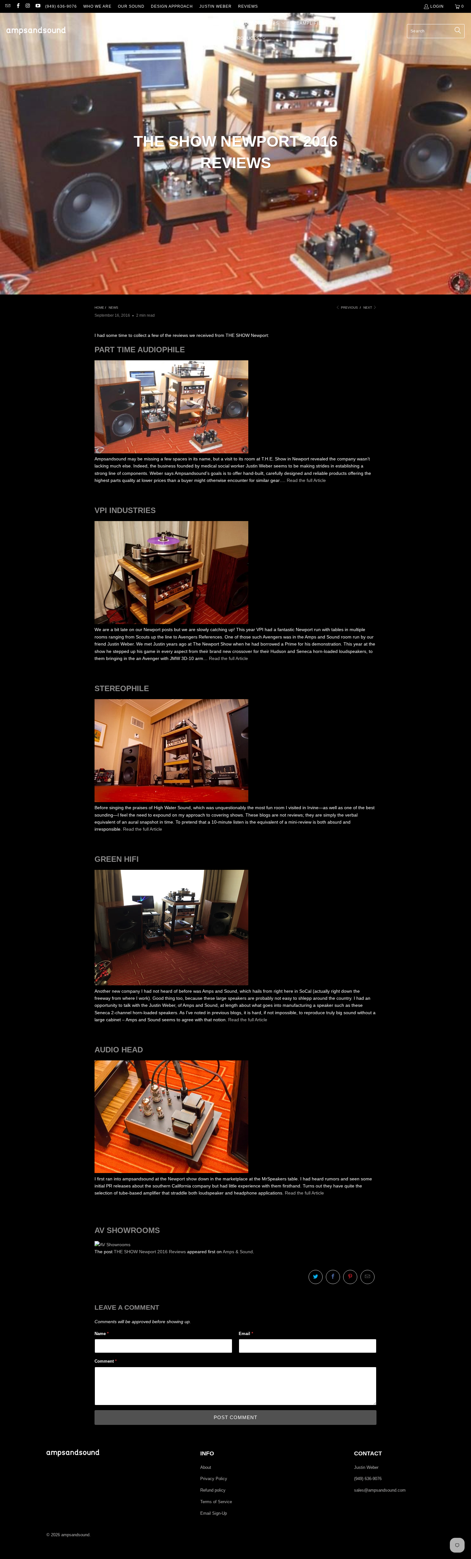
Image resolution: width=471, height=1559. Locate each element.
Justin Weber (215, 6)
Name (102, 1333)
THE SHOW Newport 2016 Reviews (150, 1251)
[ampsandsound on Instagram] (27, 6)
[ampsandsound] (36, 31)
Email (246, 1333)
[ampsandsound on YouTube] (37, 6)
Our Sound (131, 6)
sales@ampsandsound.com (380, 1490)
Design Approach (172, 6)
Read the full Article (306, 480)
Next (368, 307)
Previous (349, 307)
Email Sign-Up (213, 1513)
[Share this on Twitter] (316, 1277)
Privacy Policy (213, 1478)
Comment (106, 1361)
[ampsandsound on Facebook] (17, 6)
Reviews (248, 6)
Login (437, 6)
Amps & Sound (238, 1251)
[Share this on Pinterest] (350, 1277)
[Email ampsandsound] (7, 6)
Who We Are (97, 6)
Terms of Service (216, 1501)
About (205, 1467)
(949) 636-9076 (61, 6)
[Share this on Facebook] (333, 1277)
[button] (126, 23)
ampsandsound (75, 1534)
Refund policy (213, 1490)
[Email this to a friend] (367, 1277)
